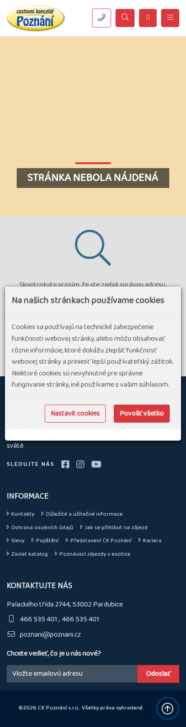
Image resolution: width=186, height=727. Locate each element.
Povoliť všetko (142, 413)
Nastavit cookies (75, 413)
